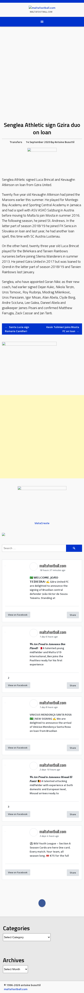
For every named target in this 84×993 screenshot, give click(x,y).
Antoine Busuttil (64, 142)
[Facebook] (42, 903)
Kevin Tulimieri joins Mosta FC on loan (62, 329)
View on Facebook (17, 615)
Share (73, 615)
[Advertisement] (42, 436)
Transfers (16, 142)
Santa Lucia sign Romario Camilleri (17, 329)
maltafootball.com (41, 11)
